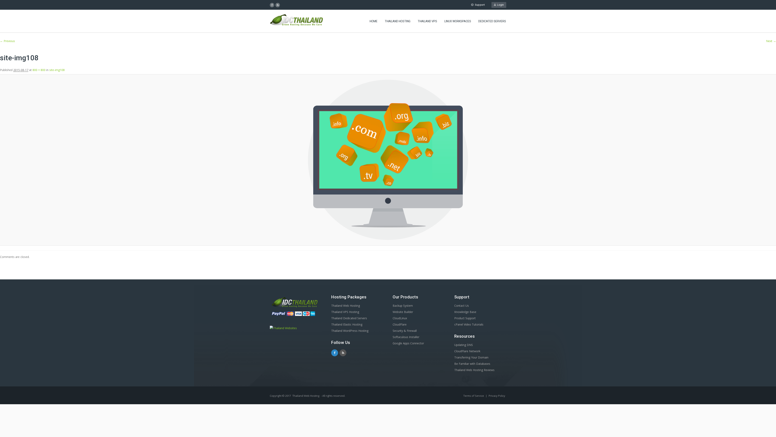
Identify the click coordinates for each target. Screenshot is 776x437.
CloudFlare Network (467, 351)
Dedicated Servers (492, 21)
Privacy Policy (497, 396)
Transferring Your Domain (471, 357)
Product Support (465, 318)
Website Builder (403, 312)
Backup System (403, 306)
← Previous (7, 41)
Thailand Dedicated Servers (349, 318)
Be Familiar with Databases (472, 364)
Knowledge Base (465, 312)
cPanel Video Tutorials (468, 324)
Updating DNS (463, 345)
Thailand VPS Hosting (345, 312)
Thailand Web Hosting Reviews (474, 370)
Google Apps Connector (408, 343)
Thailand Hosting (397, 21)
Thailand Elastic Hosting (346, 324)
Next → (771, 41)
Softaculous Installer (406, 337)
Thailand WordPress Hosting (349, 331)
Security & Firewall (405, 331)
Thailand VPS (427, 21)
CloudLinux (400, 318)
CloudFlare (400, 324)
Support (480, 4)
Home (373, 21)
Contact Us (461, 306)
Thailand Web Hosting (345, 306)
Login (500, 4)
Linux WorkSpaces (457, 21)
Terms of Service (474, 396)
